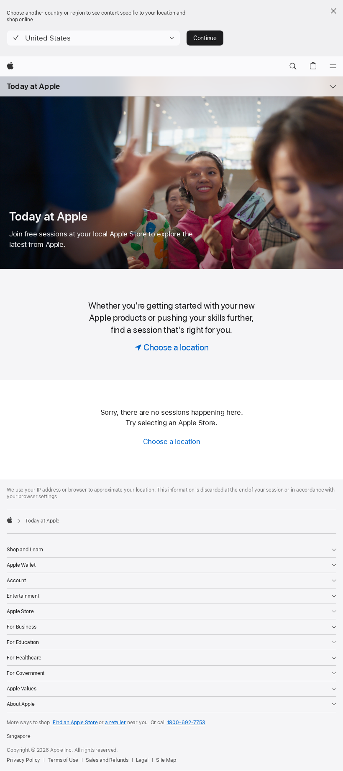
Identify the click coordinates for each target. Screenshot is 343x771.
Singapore (19, 736)
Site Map (166, 760)
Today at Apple (33, 86)
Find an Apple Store (75, 722)
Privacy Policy (23, 760)
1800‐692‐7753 (186, 722)
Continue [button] (205, 38)
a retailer (115, 722)
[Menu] (333, 66)
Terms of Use (63, 760)
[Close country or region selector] (333, 11)
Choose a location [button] (171, 441)
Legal (142, 760)
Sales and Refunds (107, 760)
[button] (93, 38)
